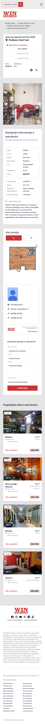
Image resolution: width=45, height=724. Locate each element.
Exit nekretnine (27, 698)
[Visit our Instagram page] (16, 617)
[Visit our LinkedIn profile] (28, 617)
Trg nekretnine (27, 703)
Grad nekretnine (8, 683)
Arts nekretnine (7, 706)
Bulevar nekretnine (28, 688)
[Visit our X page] (24, 617)
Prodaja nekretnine (9, 711)
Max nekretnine (27, 701)
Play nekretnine (8, 701)
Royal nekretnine (8, 688)
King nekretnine (8, 703)
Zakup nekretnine (28, 708)
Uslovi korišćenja (30, 620)
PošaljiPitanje (22, 388)
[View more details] (14, 238)
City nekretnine (27, 683)
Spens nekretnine (8, 696)
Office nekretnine (8, 691)
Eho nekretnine (27, 693)
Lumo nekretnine (28, 711)
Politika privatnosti (15, 620)
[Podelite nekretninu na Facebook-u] (31, 70)
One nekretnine (27, 706)
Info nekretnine (27, 686)
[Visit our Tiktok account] (33, 617)
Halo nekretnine (27, 691)
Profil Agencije (32, 331)
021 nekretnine (7, 686)
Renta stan (6, 708)
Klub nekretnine (8, 693)
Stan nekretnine (8, 698)
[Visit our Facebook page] (12, 617)
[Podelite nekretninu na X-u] (37, 70)
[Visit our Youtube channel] (20, 617)
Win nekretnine (27, 696)
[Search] (20, 4)
